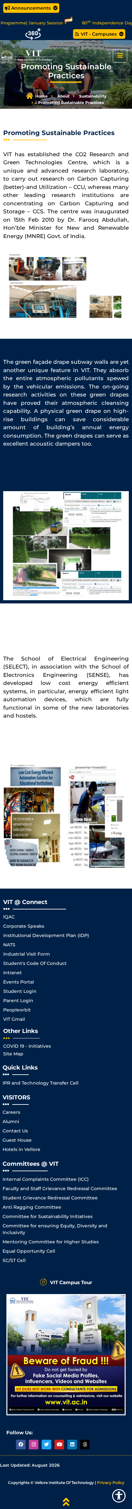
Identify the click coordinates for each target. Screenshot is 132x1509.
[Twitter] (46, 1444)
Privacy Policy (110, 1482)
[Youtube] (59, 1444)
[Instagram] (33, 1444)
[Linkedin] (72, 1444)
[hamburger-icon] (120, 56)
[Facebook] (21, 1444)
